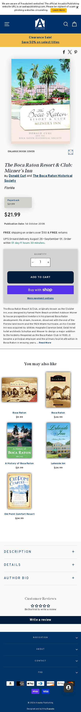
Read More (45, 342)
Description (18, 552)
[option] (40, 40)
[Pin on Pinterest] (76, 52)
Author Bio (16, 578)
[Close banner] (77, 7)
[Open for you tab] (68, 687)
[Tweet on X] (70, 52)
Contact (40, 661)
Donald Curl (17, 176)
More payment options (40, 298)
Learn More (59, 10)
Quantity (40, 254)
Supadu (50, 709)
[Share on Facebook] (64, 52)
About (40, 649)
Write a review (40, 620)
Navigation (40, 637)
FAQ (40, 672)
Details (12, 565)
